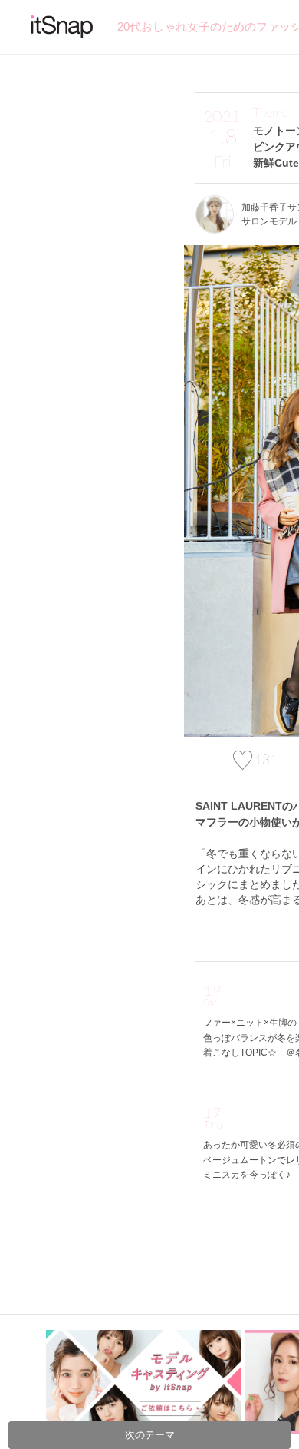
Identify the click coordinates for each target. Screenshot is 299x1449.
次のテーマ (150, 1435)
